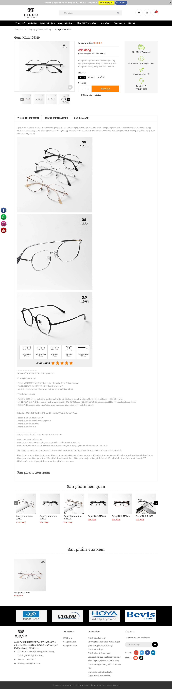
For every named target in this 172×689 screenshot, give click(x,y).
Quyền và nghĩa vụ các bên (99, 676)
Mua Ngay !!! (106, 3)
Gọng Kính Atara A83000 (72, 517)
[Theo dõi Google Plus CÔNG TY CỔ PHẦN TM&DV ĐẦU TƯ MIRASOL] (136, 652)
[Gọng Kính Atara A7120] (26, 504)
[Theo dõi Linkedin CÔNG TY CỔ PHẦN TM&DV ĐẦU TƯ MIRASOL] (153, 652)
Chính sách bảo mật (97, 638)
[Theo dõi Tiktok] (141, 657)
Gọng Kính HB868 (121, 516)
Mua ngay (105, 89)
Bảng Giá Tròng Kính (86, 23)
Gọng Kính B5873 (144, 516)
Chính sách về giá (95, 649)
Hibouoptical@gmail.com (29, 663)
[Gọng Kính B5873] (146, 504)
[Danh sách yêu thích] (139, 10)
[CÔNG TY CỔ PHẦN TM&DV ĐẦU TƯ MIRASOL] (20, 633)
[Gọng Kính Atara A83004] (50, 504)
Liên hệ (131, 23)
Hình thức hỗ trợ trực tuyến (100, 672)
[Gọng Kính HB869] (98, 504)
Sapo (118, 685)
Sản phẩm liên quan (33, 472)
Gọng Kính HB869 (97, 516)
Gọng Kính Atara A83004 (48, 517)
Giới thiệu (32, 23)
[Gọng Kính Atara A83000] (74, 504)
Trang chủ (20, 23)
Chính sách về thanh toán (99, 653)
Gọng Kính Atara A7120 (24, 517)
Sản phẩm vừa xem (86, 549)
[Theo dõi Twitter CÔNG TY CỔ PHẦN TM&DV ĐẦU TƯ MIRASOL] (142, 652)
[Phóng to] (70, 87)
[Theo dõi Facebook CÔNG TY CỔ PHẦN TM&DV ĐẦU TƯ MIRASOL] (147, 652)
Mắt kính (105, 23)
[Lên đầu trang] (167, 673)
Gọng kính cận (47, 23)
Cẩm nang (119, 23)
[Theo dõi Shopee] (135, 657)
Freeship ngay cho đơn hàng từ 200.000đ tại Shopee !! (71, 3)
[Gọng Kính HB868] (122, 504)
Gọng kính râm (65, 23)
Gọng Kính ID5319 (22, 592)
